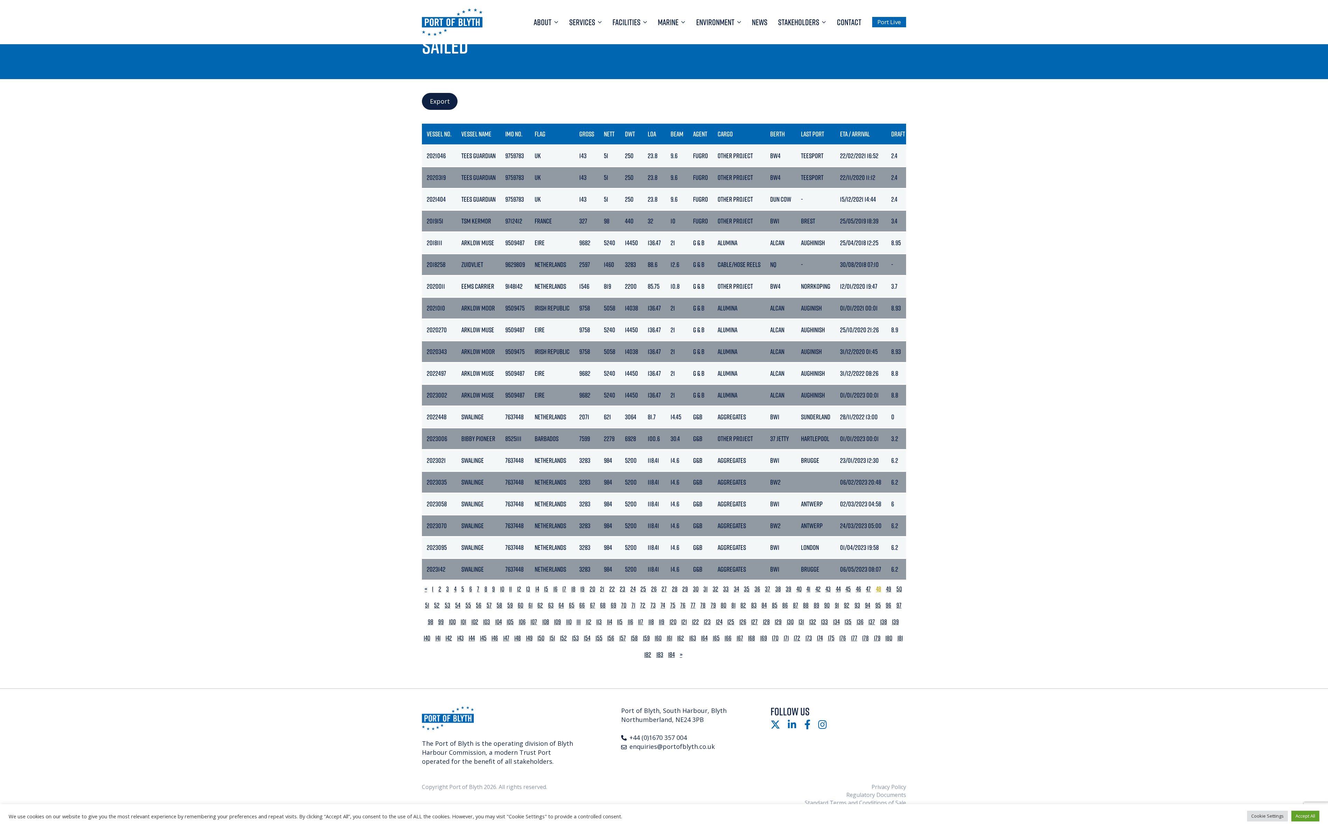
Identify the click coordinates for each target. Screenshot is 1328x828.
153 (575, 638)
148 (517, 638)
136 (860, 622)
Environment (715, 22)
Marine (668, 22)
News (759, 22)
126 (742, 622)
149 (529, 638)
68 (603, 605)
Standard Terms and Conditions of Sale (855, 803)
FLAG (540, 134)
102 (474, 622)
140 (427, 638)
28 (674, 589)
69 (613, 605)
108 (545, 622)
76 (682, 605)
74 (663, 605)
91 (837, 605)
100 (452, 622)
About (543, 22)
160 (658, 638)
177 (854, 638)
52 (437, 605)
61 (530, 605)
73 (653, 605)
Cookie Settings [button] (1267, 816)
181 (900, 638)
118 (651, 622)
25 (643, 589)
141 (438, 638)
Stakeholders (798, 22)
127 (754, 622)
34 (736, 589)
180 (888, 638)
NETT (609, 134)
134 (836, 622)
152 (563, 638)
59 (510, 605)
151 (552, 638)
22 (612, 589)
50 (899, 589)
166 (728, 638)
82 (743, 605)
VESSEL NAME (476, 134)
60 (520, 605)
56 (478, 605)
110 (569, 622)
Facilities (626, 22)
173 (808, 638)
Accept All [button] (1305, 816)
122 (695, 622)
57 (489, 605)
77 (693, 605)
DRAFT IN (901, 134)
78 (703, 605)
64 (561, 605)
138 (883, 622)
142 (448, 638)
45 (848, 589)
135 (848, 622)
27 (664, 589)
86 (785, 605)
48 (878, 589)
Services (582, 22)
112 (588, 622)
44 (838, 589)
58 (499, 605)
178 (865, 638)
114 (609, 622)
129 (778, 622)
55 (468, 605)
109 (557, 622)
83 (754, 605)
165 (716, 638)
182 (647, 654)
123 (707, 622)
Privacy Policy (889, 787)
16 (555, 589)
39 (788, 589)
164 (704, 638)
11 (510, 589)
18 (573, 589)
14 (537, 589)
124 (719, 622)
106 (522, 622)
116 (630, 622)
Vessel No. (439, 134)
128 (766, 622)
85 (774, 605)
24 (633, 589)
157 (622, 638)
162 (680, 638)
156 (610, 638)
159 (646, 638)
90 (827, 605)
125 (730, 622)
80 (723, 605)
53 (447, 605)
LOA (652, 134)
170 (775, 638)
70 (623, 605)
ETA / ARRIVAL (855, 134)
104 (498, 622)
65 (571, 605)
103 (486, 622)
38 (778, 589)
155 (599, 638)
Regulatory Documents (876, 795)
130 (790, 622)
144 (472, 638)
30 (696, 589)
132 (812, 622)
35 (746, 589)
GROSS (586, 134)
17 (564, 589)
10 (502, 589)
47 (868, 589)
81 (733, 605)
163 (692, 638)
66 (582, 605)
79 (713, 605)
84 (764, 605)
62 (540, 605)
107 (534, 622)
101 (463, 622)
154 (587, 638)
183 (659, 654)
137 (871, 622)
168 (751, 638)
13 (528, 589)
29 (685, 589)
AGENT (700, 134)
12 (519, 589)
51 (427, 605)
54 (457, 605)
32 (715, 589)
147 (506, 638)
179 (877, 638)
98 (430, 622)
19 (582, 589)
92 (846, 605)
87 (795, 605)
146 (494, 638)
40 (799, 589)
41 (808, 589)
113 (599, 622)
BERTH (777, 134)
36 (757, 589)
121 (684, 622)
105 (510, 622)
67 (592, 605)
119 (661, 622)
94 (867, 605)
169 (763, 638)
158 (634, 638)
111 (579, 622)
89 (816, 605)
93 (857, 605)
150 (540, 638)
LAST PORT (812, 134)
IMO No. (514, 134)
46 (858, 589)
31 (705, 589)
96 (888, 605)
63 (551, 605)
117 (640, 622)
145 (483, 638)
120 (673, 622)
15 (546, 589)
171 (786, 638)
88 (806, 605)
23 (622, 589)
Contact (849, 22)
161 (669, 638)
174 (820, 638)
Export (440, 101)
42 (818, 589)
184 (671, 654)
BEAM (677, 134)
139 (895, 622)
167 (740, 638)
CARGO (725, 134)
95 (878, 605)
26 (654, 589)
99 (441, 622)
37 (767, 589)
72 (642, 605)
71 (633, 605)
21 (602, 589)
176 (842, 638)
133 (824, 622)
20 (592, 589)
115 (619, 622)
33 (726, 589)
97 (899, 605)
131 (801, 622)
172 (797, 638)
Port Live (889, 22)
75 (672, 605)
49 (888, 589)
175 (831, 638)
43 (828, 589)
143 (460, 638)
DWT (630, 134)
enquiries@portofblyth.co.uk (672, 746)
